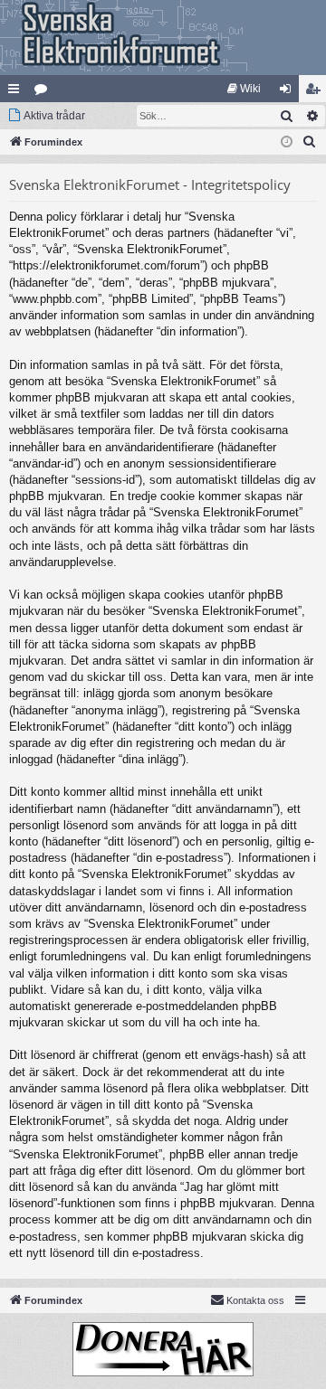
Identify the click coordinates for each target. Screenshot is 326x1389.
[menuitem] (244, 88)
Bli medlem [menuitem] (316, 92)
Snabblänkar (17, 92)
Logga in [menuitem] (289, 92)
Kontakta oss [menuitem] (255, 1300)
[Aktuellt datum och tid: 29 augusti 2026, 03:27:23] (286, 142)
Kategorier (44, 92)
